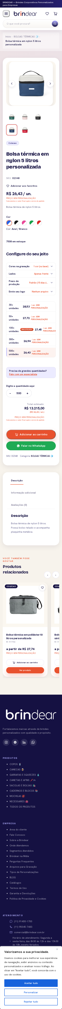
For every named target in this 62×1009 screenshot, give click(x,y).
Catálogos (15, 882)
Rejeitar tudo (31, 1001)
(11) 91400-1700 (23, 921)
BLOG (13, 877)
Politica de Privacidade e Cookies (28, 898)
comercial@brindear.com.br (29, 932)
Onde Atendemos (19, 845)
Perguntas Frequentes (22, 861)
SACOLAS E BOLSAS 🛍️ (22, 785)
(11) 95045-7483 (23, 926)
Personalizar (31, 992)
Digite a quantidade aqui (20, 385)
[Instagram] (6, 742)
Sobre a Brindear (19, 840)
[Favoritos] (47, 13)
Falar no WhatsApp (33, 446)
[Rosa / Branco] (24, 223)
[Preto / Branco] (17, 223)
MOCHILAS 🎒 (17, 796)
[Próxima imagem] (50, 83)
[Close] (58, 949)
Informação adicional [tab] (23, 492)
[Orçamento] (55, 13)
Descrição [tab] (17, 480)
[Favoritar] (42, 587)
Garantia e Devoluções (22, 893)
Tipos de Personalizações (24, 872)
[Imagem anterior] (11, 83)
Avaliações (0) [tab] (19, 504)
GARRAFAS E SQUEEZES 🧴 (25, 774)
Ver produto (25, 670)
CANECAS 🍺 (17, 769)
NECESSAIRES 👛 (19, 801)
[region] (31, 977)
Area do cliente (18, 829)
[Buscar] (55, 24)
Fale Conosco (17, 834)
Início (8, 36)
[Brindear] (25, 13)
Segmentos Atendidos (22, 850)
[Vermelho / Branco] (39, 223)
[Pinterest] (15, 742)
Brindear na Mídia (19, 856)
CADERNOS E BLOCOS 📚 (24, 790)
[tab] (11, 116)
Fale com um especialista (23, 374)
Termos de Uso (18, 888)
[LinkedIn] (24, 742)
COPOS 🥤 (15, 764)
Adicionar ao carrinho (33, 434)
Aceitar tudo (31, 983)
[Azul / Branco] (9, 223)
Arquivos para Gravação (23, 866)
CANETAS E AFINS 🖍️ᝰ (23, 780)
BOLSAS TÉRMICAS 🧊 (26, 36)
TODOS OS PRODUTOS (22, 806)
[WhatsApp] (33, 742)
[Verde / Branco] (32, 223)
